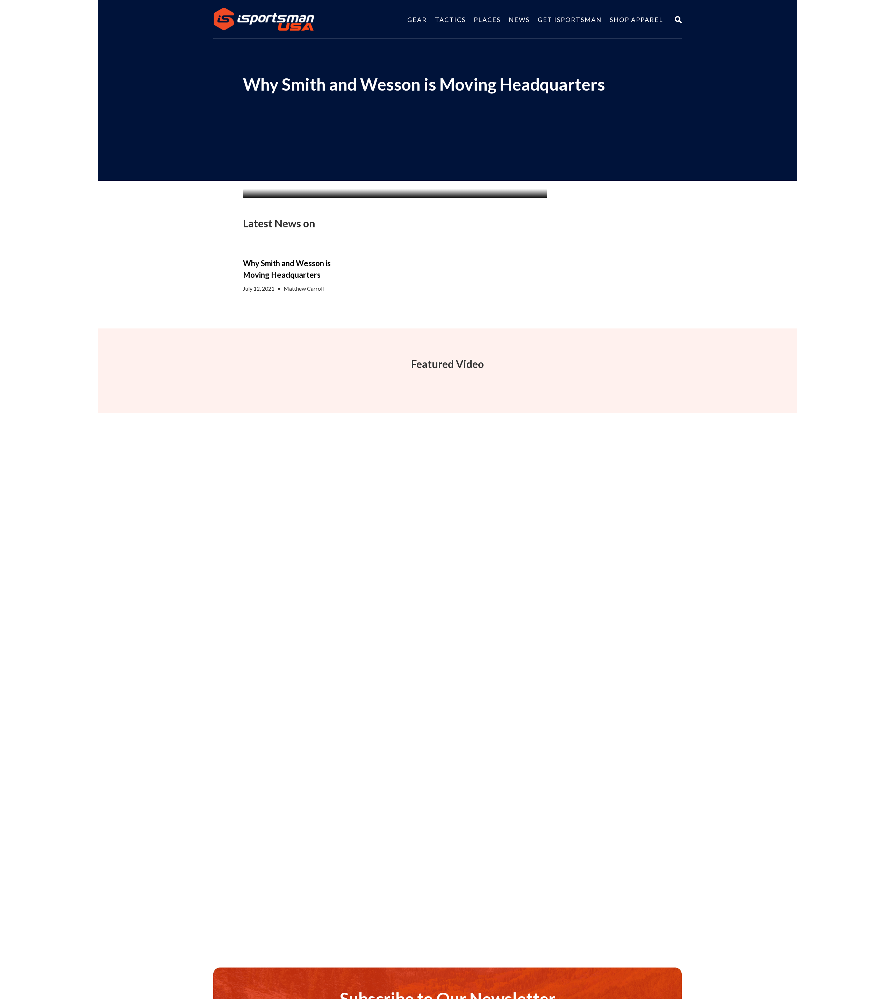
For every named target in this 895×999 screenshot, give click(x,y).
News (519, 19)
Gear (417, 19)
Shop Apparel (636, 19)
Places (487, 19)
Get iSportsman (570, 19)
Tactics (450, 19)
